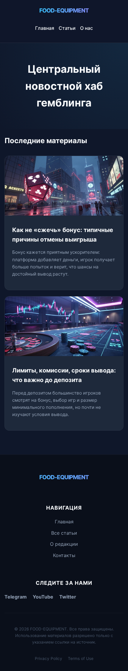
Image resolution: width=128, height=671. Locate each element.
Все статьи (64, 533)
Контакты (64, 555)
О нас (86, 28)
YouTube (43, 597)
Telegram (15, 597)
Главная (44, 28)
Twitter (67, 597)
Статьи (67, 28)
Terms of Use (80, 658)
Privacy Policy (48, 658)
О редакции (64, 544)
